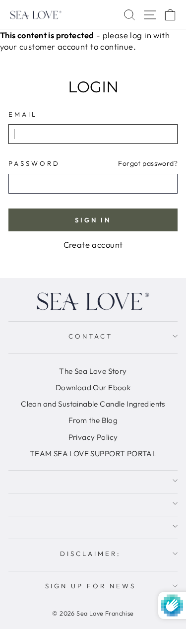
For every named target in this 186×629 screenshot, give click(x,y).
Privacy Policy (93, 437)
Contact (90, 336)
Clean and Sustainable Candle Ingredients (93, 404)
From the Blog (93, 420)
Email (22, 114)
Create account (93, 244)
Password (34, 163)
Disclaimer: (90, 554)
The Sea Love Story (92, 371)
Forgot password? (148, 163)
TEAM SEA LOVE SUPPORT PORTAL (93, 453)
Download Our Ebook (93, 387)
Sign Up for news (90, 586)
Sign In (93, 220)
